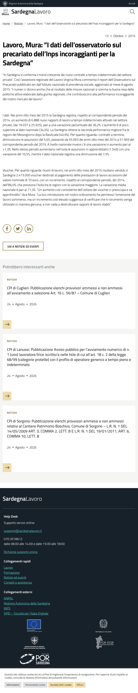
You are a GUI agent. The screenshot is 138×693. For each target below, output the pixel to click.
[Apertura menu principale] (7, 10)
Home (6, 23)
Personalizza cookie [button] (35, 685)
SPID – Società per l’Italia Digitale (26, 613)
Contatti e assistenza (18, 582)
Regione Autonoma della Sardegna (26, 3)
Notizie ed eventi (15, 577)
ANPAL (8, 598)
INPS (7, 608)
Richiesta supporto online (21, 551)
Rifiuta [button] (80, 685)
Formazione (12, 572)
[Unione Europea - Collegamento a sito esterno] (34, 625)
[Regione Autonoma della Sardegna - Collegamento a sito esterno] (34, 642)
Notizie (18, 23)
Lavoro (31, 11)
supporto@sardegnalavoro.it (23, 530)
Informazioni (13, 685)
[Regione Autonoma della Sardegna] (5, 3)
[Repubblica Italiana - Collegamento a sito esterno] (103, 625)
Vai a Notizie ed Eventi (23, 246)
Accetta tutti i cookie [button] (61, 685)
